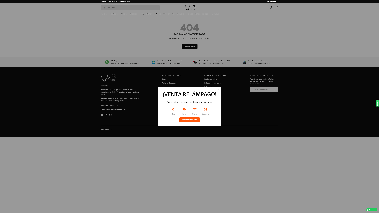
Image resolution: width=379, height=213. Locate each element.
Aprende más (125, 1)
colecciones (271, 2)
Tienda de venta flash (189, 120)
